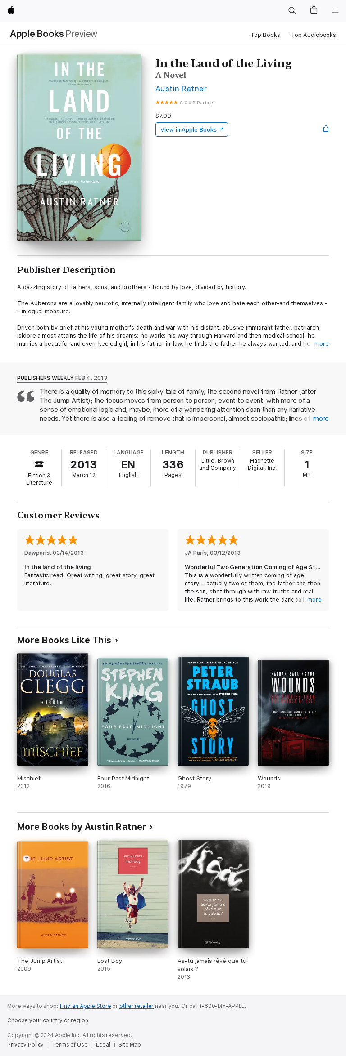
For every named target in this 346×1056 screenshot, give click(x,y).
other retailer (136, 1006)
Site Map (129, 1045)
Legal (103, 1045)
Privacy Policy (25, 1045)
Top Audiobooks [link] (313, 34)
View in (188, 129)
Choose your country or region (47, 1020)
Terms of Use (70, 1045)
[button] (292, 11)
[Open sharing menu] (326, 129)
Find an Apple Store (85, 1006)
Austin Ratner (181, 88)
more (321, 343)
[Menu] (335, 11)
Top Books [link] (265, 34)
